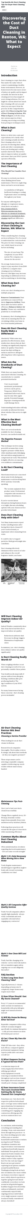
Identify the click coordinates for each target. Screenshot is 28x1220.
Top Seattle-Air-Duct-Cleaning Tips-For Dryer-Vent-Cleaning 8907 (13, 4)
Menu (4, 10)
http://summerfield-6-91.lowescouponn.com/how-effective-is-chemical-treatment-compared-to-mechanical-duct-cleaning (13, 213)
